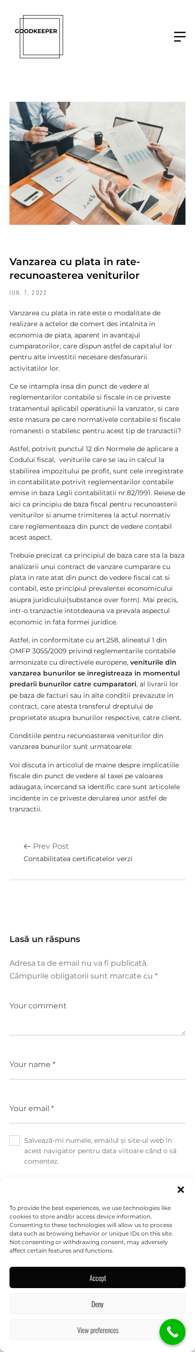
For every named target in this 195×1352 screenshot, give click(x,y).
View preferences (97, 1330)
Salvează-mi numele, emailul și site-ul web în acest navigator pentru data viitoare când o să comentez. (100, 1150)
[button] (181, 1189)
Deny (97, 1304)
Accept (97, 1277)
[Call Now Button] (173, 1332)
